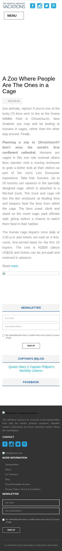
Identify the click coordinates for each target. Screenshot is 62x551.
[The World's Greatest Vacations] (13, 5)
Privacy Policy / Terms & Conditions (23, 489)
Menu (12, 15)
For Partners (11, 474)
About (8, 469)
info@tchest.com (14, 453)
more (14, 266)
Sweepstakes (12, 464)
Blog (7, 479)
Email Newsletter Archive (17, 484)
